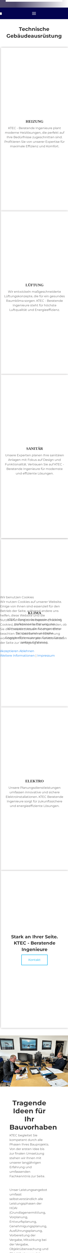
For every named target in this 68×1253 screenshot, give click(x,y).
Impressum (46, 655)
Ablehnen (26, 651)
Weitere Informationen (17, 655)
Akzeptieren (9, 651)
